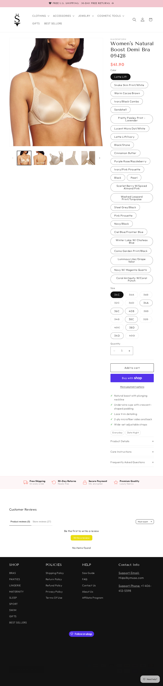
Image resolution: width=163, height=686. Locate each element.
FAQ (84, 579)
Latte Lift (120, 76)
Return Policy (54, 579)
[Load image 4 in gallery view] (72, 158)
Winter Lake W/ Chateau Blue (132, 241)
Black (117, 177)
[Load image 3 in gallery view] (56, 158)
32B (147, 320)
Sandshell (120, 109)
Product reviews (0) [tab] (20, 521)
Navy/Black (121, 223)
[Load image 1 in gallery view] (24, 158)
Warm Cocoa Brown (127, 93)
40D (134, 336)
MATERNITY (16, 591)
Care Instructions (121, 451)
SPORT (13, 603)
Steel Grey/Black (125, 207)
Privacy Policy (54, 591)
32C (118, 303)
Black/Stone (122, 144)
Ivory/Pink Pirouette (127, 169)
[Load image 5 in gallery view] (88, 158)
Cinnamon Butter (125, 153)
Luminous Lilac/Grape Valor (132, 260)
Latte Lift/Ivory (124, 136)
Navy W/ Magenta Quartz (130, 269)
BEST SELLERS (18, 622)
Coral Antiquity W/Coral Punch (131, 279)
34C (117, 294)
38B (148, 311)
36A (133, 295)
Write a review (81, 537)
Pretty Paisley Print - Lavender (131, 119)
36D (133, 303)
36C (116, 311)
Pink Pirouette (123, 215)
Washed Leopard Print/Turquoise (132, 198)
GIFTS (13, 616)
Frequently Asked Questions (127, 462)
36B (147, 295)
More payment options (132, 386)
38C (131, 319)
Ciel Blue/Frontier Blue (128, 232)
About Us (87, 591)
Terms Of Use (54, 597)
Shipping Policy (55, 573)
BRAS (12, 573)
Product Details (119, 441)
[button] (40, 16)
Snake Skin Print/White (129, 85)
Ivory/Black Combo (126, 101)
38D (132, 327)
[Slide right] (99, 158)
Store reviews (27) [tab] (42, 521)
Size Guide (88, 573)
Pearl (134, 177)
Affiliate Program (92, 597)
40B (131, 311)
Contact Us (89, 585)
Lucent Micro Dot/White (129, 128)
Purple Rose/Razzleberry (130, 161)
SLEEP (13, 597)
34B (118, 320)
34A (146, 302)
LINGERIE (15, 585)
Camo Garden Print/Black (130, 250)
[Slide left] (12, 158)
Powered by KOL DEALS (41, 682)
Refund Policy (54, 585)
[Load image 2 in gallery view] (40, 158)
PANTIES (14, 579)
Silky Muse (23, 682)
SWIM (12, 610)
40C (119, 328)
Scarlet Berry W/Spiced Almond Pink (132, 187)
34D (117, 335)
